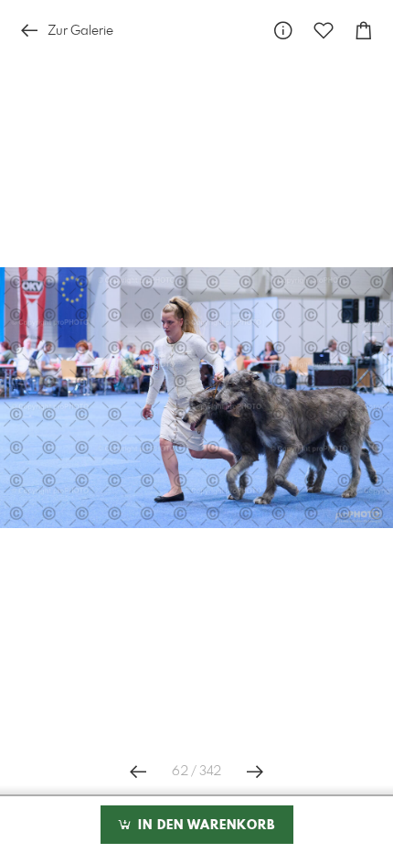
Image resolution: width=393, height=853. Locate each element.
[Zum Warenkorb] (364, 30)
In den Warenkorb (204, 825)
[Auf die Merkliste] (324, 30)
